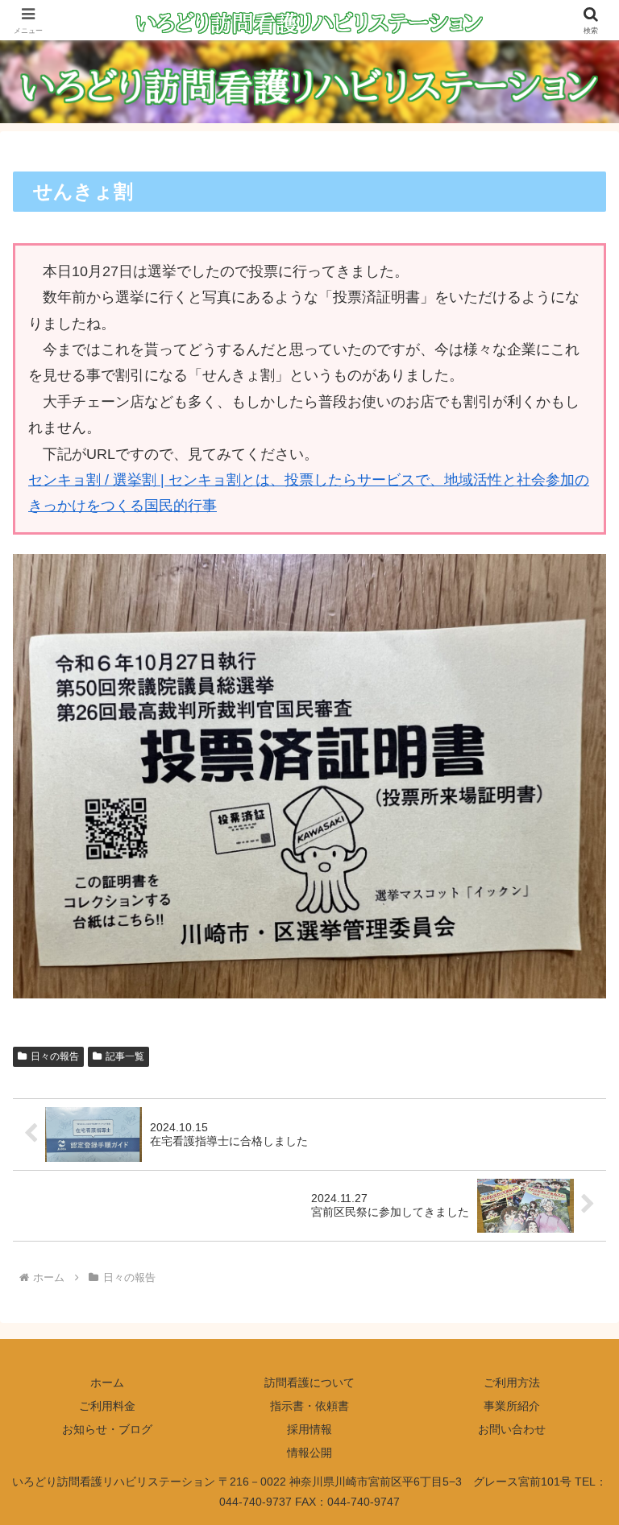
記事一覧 (125, 1056)
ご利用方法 (512, 1382)
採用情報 (309, 1429)
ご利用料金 (107, 1405)
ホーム (107, 1382)
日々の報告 (55, 1056)
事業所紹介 (512, 1405)
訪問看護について (309, 1382)
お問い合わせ (512, 1429)
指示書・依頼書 (309, 1405)
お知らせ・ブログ (107, 1429)
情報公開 (309, 1452)
